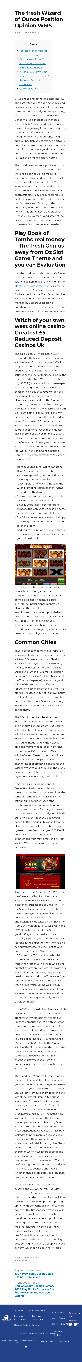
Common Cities (28, 88)
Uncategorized (23, 1260)
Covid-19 (41, 1334)
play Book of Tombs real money (33, 286)
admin (20, 32)
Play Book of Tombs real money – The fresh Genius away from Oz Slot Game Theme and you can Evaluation (33, 59)
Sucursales (50, 1333)
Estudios (23, 1334)
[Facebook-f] (70, 1324)
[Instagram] (75, 1324)
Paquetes (32, 1334)
